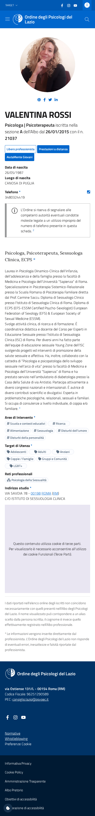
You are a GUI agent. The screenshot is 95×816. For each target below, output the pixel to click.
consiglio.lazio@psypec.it (30, 699)
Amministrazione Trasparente (25, 781)
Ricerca (60, 423)
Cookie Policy (14, 772)
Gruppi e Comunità (54, 459)
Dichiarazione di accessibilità (24, 807)
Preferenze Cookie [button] (18, 744)
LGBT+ (17, 466)
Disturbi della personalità (27, 437)
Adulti (41, 452)
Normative (12, 733)
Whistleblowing (16, 738)
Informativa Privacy (18, 763)
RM (55, 493)
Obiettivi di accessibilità (21, 799)
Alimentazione (19, 430)
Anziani (64, 452)
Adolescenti (18, 452)
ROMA (46, 493)
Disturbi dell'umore (74, 430)
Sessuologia (44, 430)
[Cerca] (87, 19)
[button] (12, 5)
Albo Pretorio (14, 790)
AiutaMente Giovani (19, 157)
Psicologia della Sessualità (28, 480)
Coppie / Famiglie (21, 459)
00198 (36, 493)
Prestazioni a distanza (53, 149)
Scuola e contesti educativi (27, 423)
